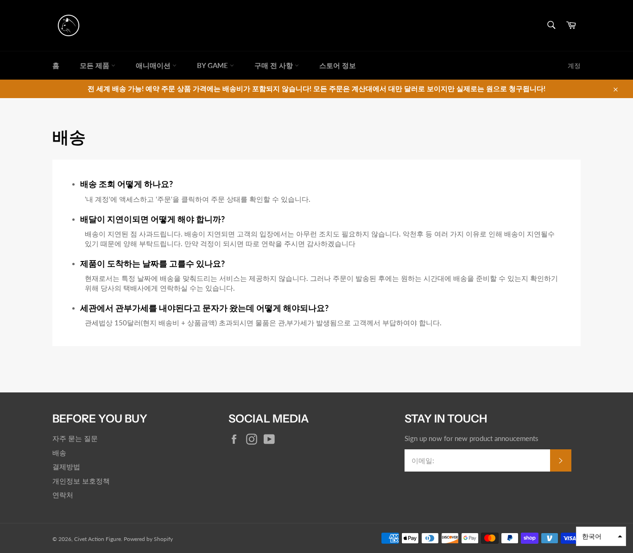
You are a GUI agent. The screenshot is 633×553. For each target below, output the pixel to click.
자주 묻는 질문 (75, 438)
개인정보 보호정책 (81, 481)
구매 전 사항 (274, 65)
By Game (213, 65)
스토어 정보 (337, 65)
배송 (59, 452)
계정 (574, 65)
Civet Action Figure (97, 538)
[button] (601, 536)
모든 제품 (95, 65)
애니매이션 (154, 65)
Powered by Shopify (148, 538)
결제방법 (66, 466)
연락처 (62, 495)
